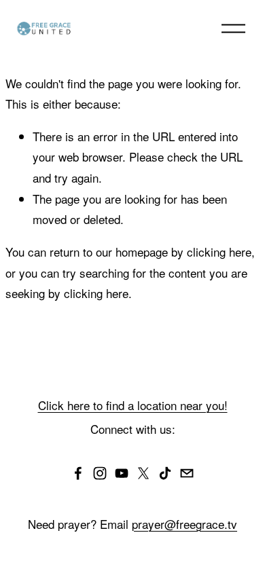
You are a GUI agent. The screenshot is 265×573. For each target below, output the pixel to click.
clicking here (219, 251)
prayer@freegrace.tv (184, 523)
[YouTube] (121, 473)
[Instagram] (100, 473)
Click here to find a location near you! (133, 404)
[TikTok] (165, 473)
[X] (143, 473)
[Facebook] (78, 473)
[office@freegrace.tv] (187, 473)
